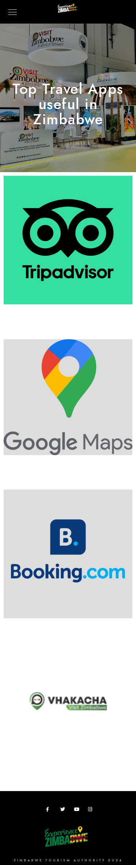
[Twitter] (63, 810)
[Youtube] (77, 810)
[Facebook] (49, 810)
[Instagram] (91, 810)
